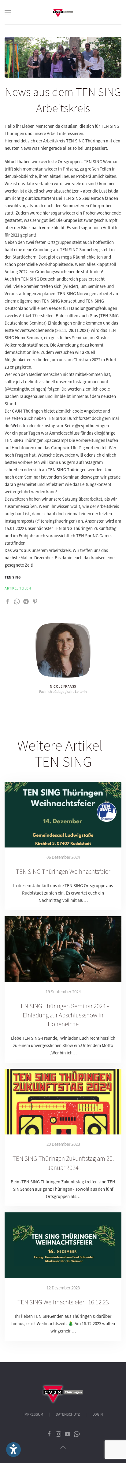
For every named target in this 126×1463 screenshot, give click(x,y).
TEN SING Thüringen (67, 469)
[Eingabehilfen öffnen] (13, 1449)
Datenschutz (68, 1414)
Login (97, 1414)
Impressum (33, 1414)
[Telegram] (26, 601)
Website (18, 425)
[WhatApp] (17, 601)
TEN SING (13, 577)
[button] (8, 12)
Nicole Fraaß (63, 686)
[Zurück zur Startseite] (63, 12)
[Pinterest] (35, 601)
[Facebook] (8, 601)
